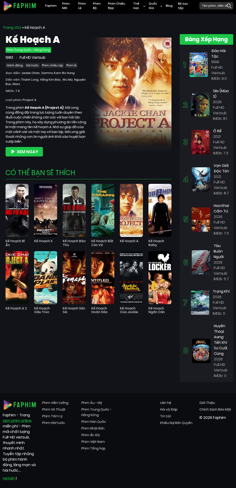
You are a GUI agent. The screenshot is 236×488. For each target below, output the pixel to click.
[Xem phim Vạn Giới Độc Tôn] (201, 179)
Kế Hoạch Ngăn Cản (156, 310)
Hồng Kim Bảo (50, 79)
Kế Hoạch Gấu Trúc (42, 310)
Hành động (15, 65)
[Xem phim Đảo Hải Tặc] (198, 64)
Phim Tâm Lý (52, 416)
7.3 (17, 91)
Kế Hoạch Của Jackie (129, 310)
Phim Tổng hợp (93, 448)
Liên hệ (165, 402)
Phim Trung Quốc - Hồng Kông (28, 50)
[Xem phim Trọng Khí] (200, 302)
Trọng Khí (221, 291)
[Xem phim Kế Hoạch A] (131, 210)
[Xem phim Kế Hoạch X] (45, 210)
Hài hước (32, 65)
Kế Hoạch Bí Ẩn (15, 243)
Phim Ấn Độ (90, 435)
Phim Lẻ (82, 5)
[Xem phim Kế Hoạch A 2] (17, 277)
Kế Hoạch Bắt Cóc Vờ (102, 243)
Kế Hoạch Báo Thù (74, 243)
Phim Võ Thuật (53, 409)
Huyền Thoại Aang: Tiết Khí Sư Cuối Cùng (220, 339)
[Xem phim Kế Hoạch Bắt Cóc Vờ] (102, 210)
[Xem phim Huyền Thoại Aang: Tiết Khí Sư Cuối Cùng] (201, 350)
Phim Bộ (96, 5)
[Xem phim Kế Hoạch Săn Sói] (74, 277)
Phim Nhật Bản (92, 428)
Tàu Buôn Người (219, 251)
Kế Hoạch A (129, 241)
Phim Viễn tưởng (55, 402)
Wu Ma (67, 79)
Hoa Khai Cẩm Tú (221, 208)
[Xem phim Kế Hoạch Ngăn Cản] (159, 277)
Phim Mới (66, 5)
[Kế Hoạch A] (130, 95)
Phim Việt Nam (93, 441)
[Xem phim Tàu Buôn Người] (201, 262)
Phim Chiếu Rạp (116, 5)
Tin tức (165, 416)
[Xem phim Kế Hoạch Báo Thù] (74, 210)
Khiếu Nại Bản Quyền (176, 422)
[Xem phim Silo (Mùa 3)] (200, 104)
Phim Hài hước (53, 422)
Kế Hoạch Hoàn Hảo (99, 310)
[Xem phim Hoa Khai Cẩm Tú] (201, 219)
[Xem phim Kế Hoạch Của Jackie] (131, 277)
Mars (16, 84)
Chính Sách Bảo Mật (215, 409)
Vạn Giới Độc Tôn (221, 168)
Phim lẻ (71, 65)
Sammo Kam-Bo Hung (58, 73)
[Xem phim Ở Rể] (200, 141)
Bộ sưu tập (183, 5)
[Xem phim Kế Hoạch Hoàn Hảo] (102, 277)
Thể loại (136, 5)
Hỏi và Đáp (168, 409)
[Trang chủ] (20, 5)
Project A (29, 100)
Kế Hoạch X (43, 241)
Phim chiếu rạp (52, 65)
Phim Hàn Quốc (93, 421)
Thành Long (29, 79)
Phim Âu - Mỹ (91, 402)
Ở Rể (217, 131)
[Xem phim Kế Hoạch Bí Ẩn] (17, 210)
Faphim (50, 5)
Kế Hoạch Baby (156, 243)
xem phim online (17, 420)
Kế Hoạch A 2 (16, 308)
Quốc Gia (153, 5)
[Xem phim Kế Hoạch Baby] (159, 210)
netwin (9, 478)
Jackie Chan (30, 73)
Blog (169, 5)
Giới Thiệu (207, 402)
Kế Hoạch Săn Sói (74, 310)
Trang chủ (12, 27)
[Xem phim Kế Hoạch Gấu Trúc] (45, 277)
